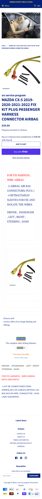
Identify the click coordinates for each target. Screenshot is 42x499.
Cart (38, 6)
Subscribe (33, 475)
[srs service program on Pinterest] (21, 458)
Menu (6, 6)
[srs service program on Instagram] (26, 458)
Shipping (5, 130)
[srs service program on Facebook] (16, 458)
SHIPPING (21, 446)
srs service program (23, 482)
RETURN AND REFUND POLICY (21, 443)
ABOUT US (21, 437)
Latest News (21, 420)
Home (3, 46)
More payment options (21, 158)
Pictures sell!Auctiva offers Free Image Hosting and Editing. (19, 321)
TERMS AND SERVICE (21, 440)
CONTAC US (21, 434)
